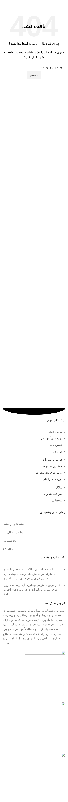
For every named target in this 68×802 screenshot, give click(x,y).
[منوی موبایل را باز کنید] (64, 3)
